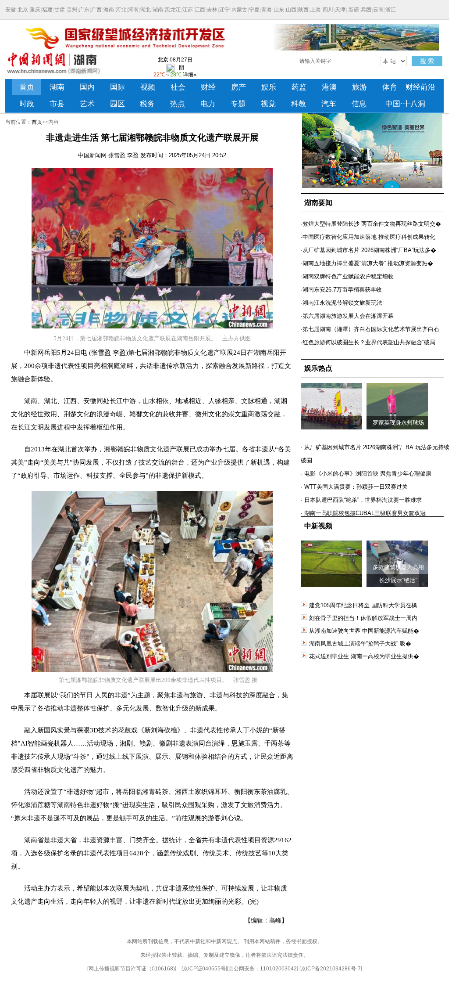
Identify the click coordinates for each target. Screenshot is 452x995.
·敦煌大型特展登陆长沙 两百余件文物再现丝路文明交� (371, 223)
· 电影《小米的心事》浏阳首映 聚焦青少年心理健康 (366, 473)
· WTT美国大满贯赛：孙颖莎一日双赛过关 (354, 486)
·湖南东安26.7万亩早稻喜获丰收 (341, 289)
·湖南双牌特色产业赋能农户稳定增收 (347, 276)
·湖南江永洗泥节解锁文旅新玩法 (341, 302)
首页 (37, 122)
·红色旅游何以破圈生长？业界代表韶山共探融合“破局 (368, 342)
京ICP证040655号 (204, 969)
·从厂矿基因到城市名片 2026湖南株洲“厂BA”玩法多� (368, 250)
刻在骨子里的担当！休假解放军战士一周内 (363, 618)
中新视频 (318, 526)
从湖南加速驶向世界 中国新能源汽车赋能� (364, 630)
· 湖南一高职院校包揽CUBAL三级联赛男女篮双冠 (363, 513)
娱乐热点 (318, 368)
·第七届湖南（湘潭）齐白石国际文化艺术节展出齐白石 (370, 329)
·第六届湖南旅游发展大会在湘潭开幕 (347, 316)
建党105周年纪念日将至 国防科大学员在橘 (363, 605)
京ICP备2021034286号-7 (331, 969)
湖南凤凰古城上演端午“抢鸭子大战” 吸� (360, 643)
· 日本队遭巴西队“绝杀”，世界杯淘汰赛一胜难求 (361, 500)
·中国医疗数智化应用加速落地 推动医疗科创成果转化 (368, 237)
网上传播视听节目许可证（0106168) (132, 969)
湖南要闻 (318, 202)
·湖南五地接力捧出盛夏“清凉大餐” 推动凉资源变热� (367, 263)
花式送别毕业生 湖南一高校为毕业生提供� (364, 656)
